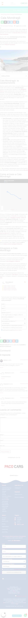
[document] (14, 309)
